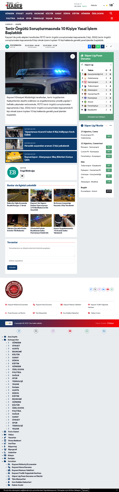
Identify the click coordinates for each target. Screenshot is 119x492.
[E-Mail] (22, 176)
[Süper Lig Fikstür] (111, 126)
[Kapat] (117, 490)
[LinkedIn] (103, 289)
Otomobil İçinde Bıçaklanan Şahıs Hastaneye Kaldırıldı (39, 231)
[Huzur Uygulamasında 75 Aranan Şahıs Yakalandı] (64, 220)
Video (11, 435)
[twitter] (36, 331)
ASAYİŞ (29, 14)
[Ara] (111, 13)
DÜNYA (67, 14)
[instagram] (53, 331)
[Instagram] (99, 289)
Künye (11, 455)
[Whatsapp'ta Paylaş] (98, 47)
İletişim (57, 18)
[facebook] (19, 331)
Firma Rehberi (14, 441)
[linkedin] (104, 331)
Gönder (12, 267)
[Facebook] (91, 289)
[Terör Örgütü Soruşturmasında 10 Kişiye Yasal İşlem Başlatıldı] (41, 73)
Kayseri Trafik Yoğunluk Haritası (98, 306)
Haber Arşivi (95, 313)
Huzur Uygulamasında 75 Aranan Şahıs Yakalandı (63, 231)
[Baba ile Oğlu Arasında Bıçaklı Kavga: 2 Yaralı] (17, 195)
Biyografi (12, 449)
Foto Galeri (13, 432)
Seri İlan (12, 444)
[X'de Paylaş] (94, 47)
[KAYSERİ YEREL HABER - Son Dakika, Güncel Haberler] (14, 5)
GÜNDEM (9, 14)
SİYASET (20, 14)
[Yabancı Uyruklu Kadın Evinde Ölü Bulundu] (17, 220)
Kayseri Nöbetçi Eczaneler (18, 305)
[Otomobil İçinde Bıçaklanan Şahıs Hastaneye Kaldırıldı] (41, 220)
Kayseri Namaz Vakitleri (72, 305)
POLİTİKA (10, 18)
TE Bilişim (110, 323)
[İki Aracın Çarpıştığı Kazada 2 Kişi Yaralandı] (64, 195)
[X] (95, 289)
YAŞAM (49, 18)
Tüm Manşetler (41, 313)
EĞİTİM (75, 14)
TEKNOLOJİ (38, 18)
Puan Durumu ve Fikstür (16, 313)
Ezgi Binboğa (27, 171)
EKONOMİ (39, 14)
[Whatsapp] (112, 289)
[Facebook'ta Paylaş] (89, 47)
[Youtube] (108, 289)
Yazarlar (12, 438)
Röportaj (12, 447)
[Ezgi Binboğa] (12, 172)
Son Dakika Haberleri (71, 313)
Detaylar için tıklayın (96, 117)
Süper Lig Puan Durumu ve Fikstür (27, 476)
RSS (10, 323)
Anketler (12, 453)
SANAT (58, 14)
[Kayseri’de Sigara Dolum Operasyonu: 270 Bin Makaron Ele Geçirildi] (41, 195)
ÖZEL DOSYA (98, 14)
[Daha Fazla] (102, 47)
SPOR (28, 18)
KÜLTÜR (49, 14)
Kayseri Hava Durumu (44, 305)
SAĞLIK (20, 18)
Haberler (9, 24)
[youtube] (70, 331)
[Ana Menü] (111, 18)
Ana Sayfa (12, 337)
